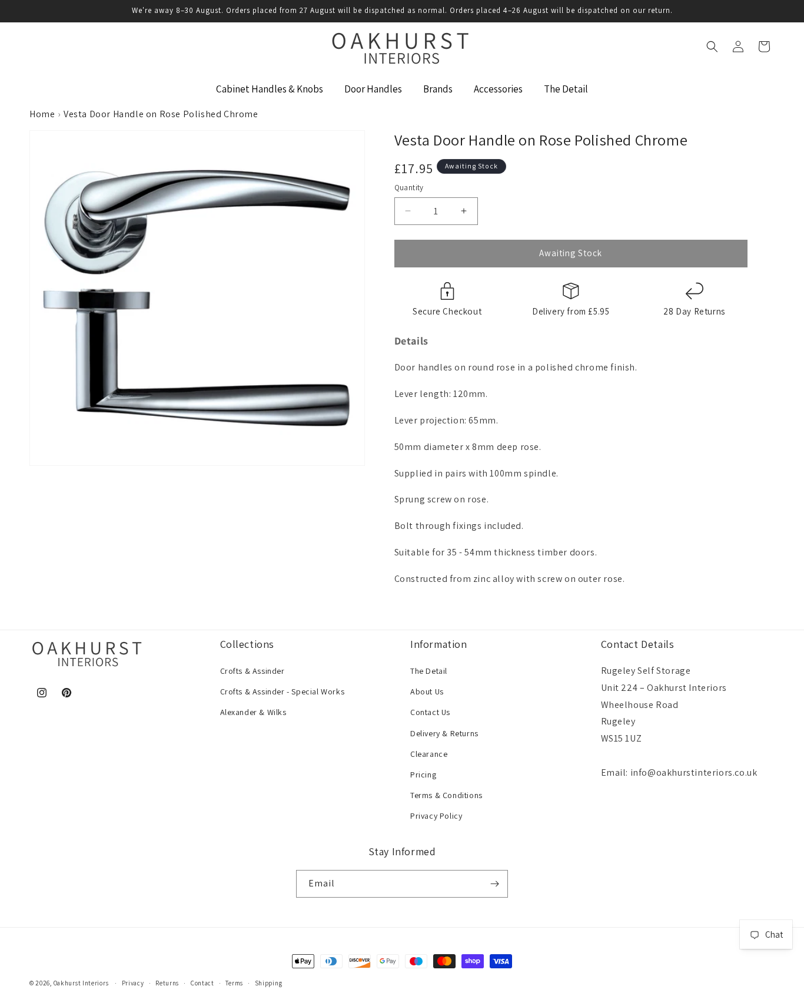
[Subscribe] (494, 884)
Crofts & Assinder (252, 671)
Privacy (133, 983)
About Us (427, 691)
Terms (234, 983)
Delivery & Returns (444, 733)
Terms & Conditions (446, 795)
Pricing (423, 774)
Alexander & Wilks (253, 712)
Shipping (269, 983)
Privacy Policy (436, 815)
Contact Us (430, 712)
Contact (202, 983)
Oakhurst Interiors (81, 983)
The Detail (428, 671)
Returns (167, 983)
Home (42, 114)
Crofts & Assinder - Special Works (282, 691)
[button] (712, 46)
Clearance (428, 754)
